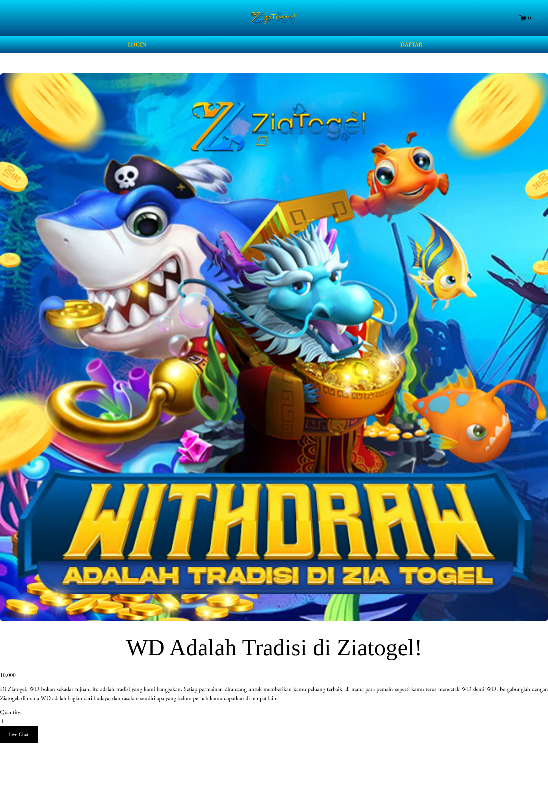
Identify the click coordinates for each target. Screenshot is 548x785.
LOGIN (137, 44)
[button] (19, 734)
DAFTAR (411, 44)
